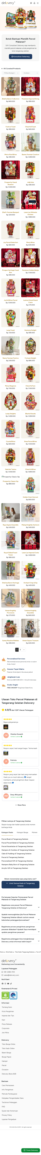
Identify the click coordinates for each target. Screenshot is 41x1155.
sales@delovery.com (11, 975)
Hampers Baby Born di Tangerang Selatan (18, 865)
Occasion (5, 1070)
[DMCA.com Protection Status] (6, 995)
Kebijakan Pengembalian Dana (12, 1098)
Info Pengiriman (7, 1090)
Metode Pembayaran (9, 1094)
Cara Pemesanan (8, 1085)
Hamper (5, 1061)
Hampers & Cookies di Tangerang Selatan (18, 850)
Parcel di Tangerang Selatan (13, 857)
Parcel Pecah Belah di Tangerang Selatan (18, 843)
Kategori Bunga (22, 832)
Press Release (7, 1024)
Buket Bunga (6, 1053)
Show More (22, 805)
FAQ (3, 1107)
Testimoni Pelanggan (9, 1102)
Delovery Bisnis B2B (9, 1074)
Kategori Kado (7, 832)
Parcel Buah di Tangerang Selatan (15, 839)
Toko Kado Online (8, 1048)
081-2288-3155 (9, 972)
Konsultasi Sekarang (21, 57)
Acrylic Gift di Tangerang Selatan (15, 868)
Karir (3, 1020)
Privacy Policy (7, 1115)
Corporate (5, 1028)
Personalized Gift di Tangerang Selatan (17, 861)
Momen (34, 832)
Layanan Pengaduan (9, 1119)
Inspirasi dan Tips (8, 1016)
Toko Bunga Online (8, 1044)
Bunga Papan (6, 1057)
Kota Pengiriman (8, 1011)
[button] (11, 73)
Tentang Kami (7, 1007)
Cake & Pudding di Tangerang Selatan (16, 854)
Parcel (4, 1065)
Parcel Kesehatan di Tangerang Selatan (17, 846)
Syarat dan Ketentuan (10, 1111)
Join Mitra (5, 1033)
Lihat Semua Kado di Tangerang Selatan (22, 884)
